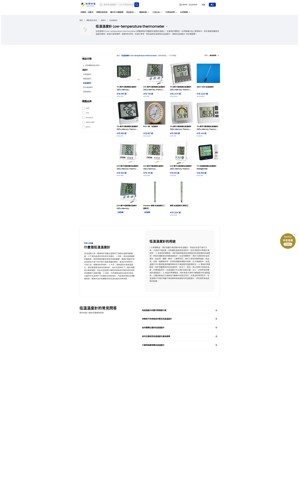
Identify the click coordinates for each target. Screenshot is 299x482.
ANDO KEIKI (90, 122)
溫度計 (103, 20)
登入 (212, 5)
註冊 (203, 5)
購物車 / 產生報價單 (189, 5)
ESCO (88, 127)
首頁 (81, 20)
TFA (87, 113)
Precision (89, 117)
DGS (87, 108)
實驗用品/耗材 (91, 20)
